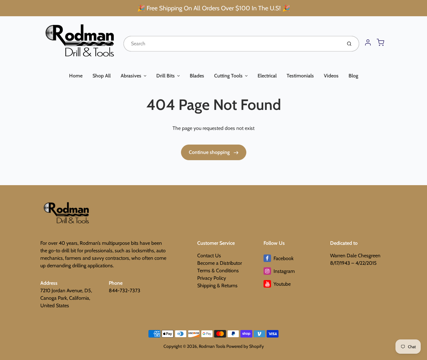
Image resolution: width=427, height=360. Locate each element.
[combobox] (232, 44)
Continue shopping (210, 152)
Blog (353, 76)
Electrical (267, 76)
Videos (331, 76)
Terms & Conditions (218, 271)
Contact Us (209, 256)
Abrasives (131, 76)
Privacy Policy (211, 278)
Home (76, 76)
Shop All (102, 76)
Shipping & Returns (217, 285)
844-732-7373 (124, 290)
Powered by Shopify (245, 346)
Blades (197, 76)
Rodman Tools (212, 346)
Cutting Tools (228, 76)
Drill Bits (165, 76)
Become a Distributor (219, 263)
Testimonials (300, 76)
